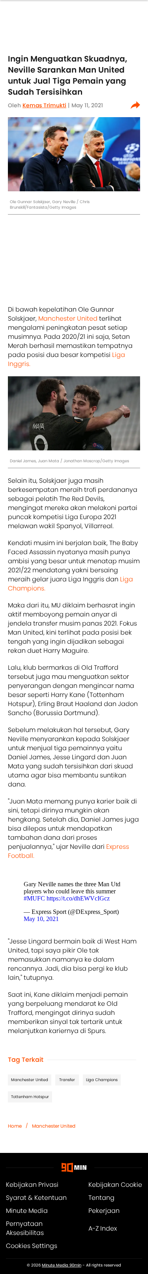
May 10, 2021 (41, 918)
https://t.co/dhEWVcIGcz (78, 898)
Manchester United (67, 318)
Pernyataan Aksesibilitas (25, 1228)
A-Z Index (102, 1228)
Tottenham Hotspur (30, 1097)
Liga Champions (102, 1080)
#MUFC (34, 898)
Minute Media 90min (61, 1265)
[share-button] (135, 105)
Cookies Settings (31, 1245)
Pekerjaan (104, 1210)
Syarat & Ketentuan (36, 1197)
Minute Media (27, 1210)
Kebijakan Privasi (32, 1184)
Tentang (101, 1197)
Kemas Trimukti (44, 105)
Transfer (67, 1080)
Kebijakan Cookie (115, 1184)
